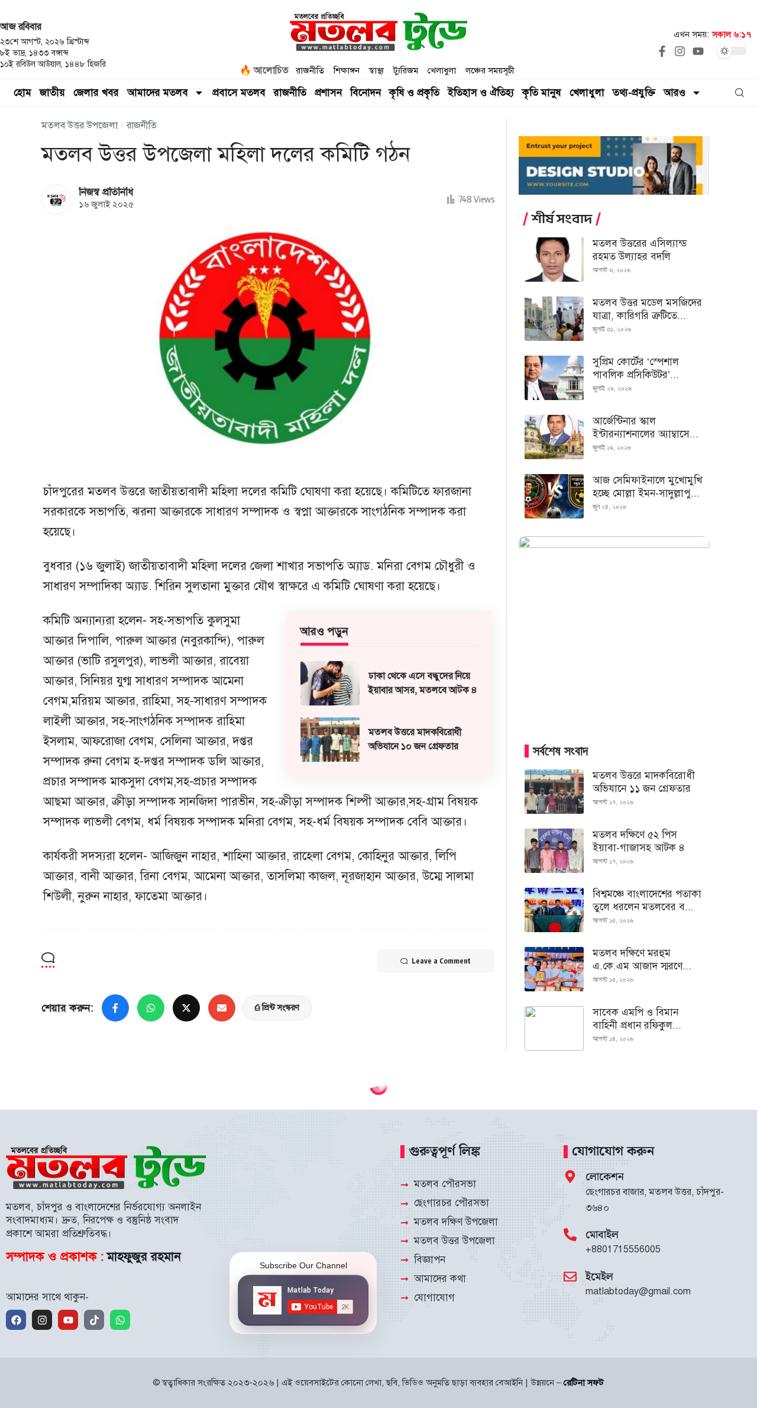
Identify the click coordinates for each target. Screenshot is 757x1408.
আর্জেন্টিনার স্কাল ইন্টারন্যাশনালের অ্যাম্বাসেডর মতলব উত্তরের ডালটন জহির (647, 434)
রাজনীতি (142, 125)
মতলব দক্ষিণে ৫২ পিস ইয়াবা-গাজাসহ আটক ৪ (639, 841)
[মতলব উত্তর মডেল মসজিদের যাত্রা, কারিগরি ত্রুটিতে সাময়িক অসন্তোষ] (554, 319)
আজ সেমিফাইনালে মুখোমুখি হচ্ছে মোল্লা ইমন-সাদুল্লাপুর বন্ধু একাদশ (647, 493)
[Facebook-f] (662, 51)
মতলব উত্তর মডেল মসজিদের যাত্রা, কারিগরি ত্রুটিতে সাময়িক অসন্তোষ (647, 316)
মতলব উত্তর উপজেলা (79, 125)
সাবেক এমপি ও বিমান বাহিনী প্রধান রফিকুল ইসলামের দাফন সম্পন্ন (635, 1025)
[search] (739, 93)
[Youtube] (698, 51)
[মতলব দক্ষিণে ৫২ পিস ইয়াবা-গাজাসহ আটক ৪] (554, 851)
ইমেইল (599, 1276)
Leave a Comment (441, 960)
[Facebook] (16, 1320)
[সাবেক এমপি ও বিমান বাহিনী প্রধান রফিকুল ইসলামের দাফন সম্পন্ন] (554, 1028)
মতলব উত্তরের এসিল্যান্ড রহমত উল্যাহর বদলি (640, 250)
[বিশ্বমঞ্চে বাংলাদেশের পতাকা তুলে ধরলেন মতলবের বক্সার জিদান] (554, 910)
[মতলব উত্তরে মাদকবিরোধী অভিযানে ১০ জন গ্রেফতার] (330, 739)
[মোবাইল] (570, 1234)
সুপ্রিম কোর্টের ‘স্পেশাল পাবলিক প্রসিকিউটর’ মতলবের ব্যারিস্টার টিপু (638, 375)
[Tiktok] (94, 1320)
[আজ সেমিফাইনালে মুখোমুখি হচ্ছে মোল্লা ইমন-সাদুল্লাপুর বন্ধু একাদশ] (554, 496)
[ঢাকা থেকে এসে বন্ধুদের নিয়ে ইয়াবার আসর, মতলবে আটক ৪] (330, 683)
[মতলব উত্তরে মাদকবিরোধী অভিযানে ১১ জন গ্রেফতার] (554, 791)
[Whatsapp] (120, 1320)
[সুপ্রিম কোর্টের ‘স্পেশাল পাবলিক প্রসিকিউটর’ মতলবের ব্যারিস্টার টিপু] (554, 378)
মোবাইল (602, 1234)
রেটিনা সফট (584, 1382)
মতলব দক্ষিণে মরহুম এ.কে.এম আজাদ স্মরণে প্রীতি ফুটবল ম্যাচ (637, 966)
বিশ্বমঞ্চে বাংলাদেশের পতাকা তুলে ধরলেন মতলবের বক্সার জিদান (647, 907)
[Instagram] (680, 51)
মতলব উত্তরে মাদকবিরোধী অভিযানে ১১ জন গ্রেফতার (644, 782)
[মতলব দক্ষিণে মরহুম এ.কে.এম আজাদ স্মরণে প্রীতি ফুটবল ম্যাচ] (554, 969)
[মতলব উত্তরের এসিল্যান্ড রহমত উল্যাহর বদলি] (554, 259)
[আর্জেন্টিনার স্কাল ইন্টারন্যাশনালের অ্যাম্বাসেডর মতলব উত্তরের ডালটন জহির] (554, 437)
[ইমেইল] (570, 1276)
